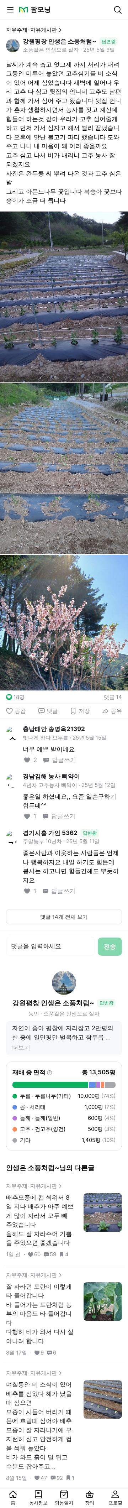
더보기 (21, 1047)
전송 (110, 946)
